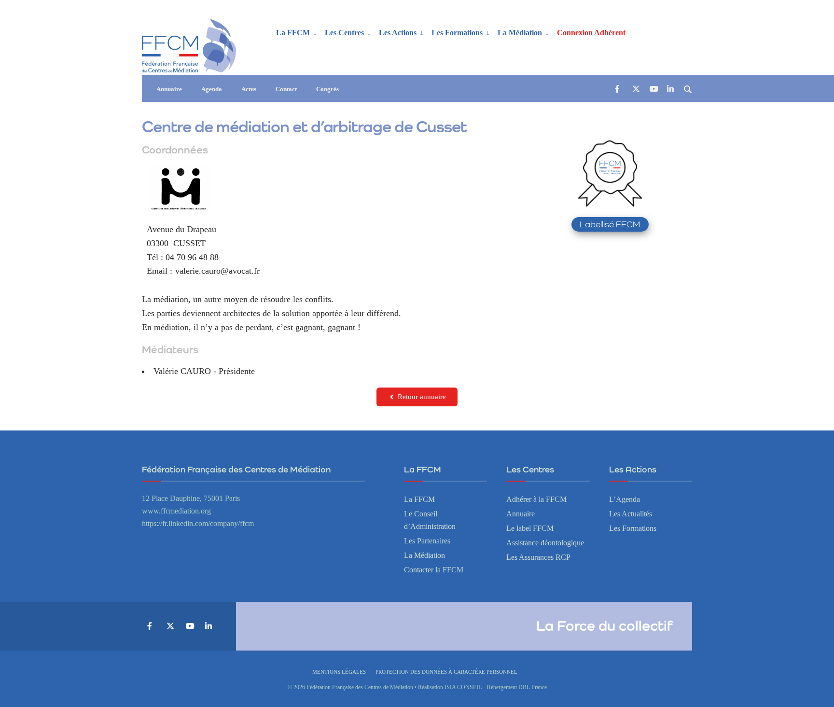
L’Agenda (624, 499)
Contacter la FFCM (433, 570)
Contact (286, 89)
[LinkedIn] (670, 88)
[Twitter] (635, 88)
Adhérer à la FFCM (536, 499)
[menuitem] (296, 31)
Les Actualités (630, 514)
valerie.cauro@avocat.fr (217, 271)
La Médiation (520, 32)
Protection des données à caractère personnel (446, 672)
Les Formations (457, 32)
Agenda (211, 89)
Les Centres (344, 32)
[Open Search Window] (687, 88)
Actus (248, 89)
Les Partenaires (427, 541)
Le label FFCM (530, 528)
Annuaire (169, 89)
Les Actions (398, 32)
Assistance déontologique (545, 543)
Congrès (327, 89)
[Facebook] (618, 88)
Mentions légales (339, 672)
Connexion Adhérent (591, 32)
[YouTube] (653, 88)
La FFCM (293, 32)
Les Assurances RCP (538, 557)
